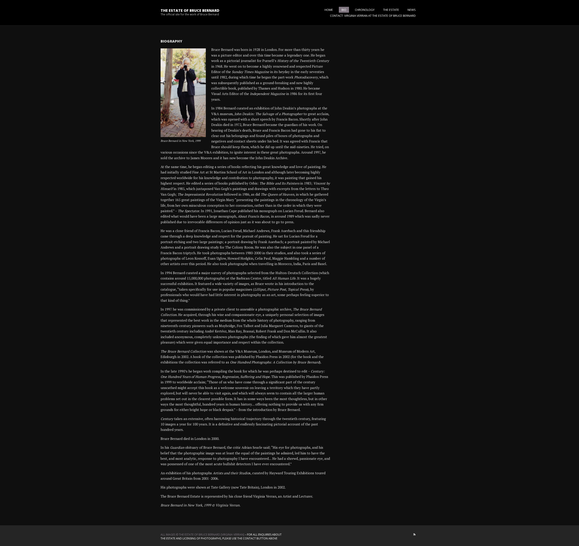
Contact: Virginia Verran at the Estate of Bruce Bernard (373, 16)
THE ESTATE (391, 10)
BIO (344, 10)
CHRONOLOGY (365, 10)
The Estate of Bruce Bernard (190, 10)
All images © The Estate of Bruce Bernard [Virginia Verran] (202, 535)
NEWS (412, 10)
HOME (329, 10)
